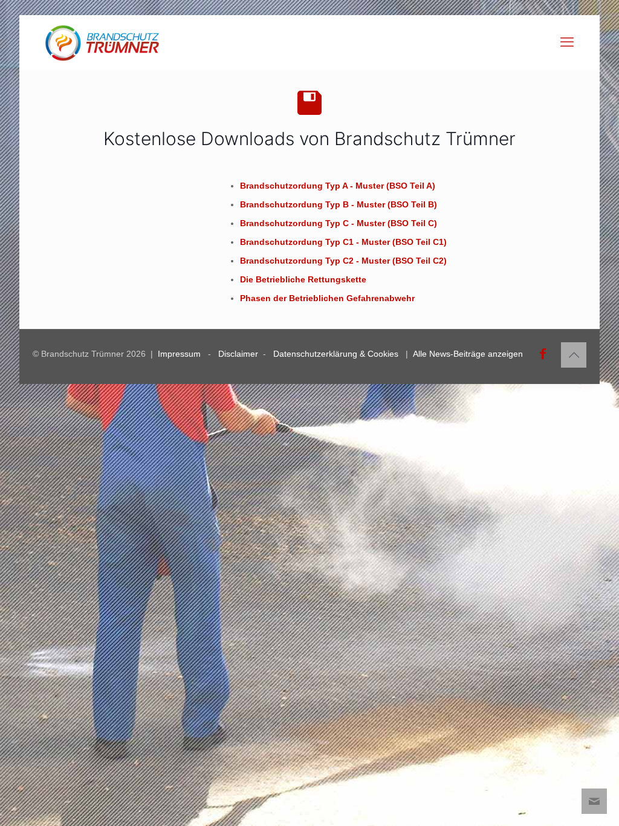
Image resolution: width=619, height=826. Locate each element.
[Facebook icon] (543, 353)
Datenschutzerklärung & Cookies (335, 354)
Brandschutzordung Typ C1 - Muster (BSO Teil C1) (343, 242)
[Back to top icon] (573, 355)
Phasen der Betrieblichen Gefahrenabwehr (327, 298)
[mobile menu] (567, 42)
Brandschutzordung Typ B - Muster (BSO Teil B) (338, 204)
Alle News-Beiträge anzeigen (468, 354)
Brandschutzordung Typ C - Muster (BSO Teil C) (338, 223)
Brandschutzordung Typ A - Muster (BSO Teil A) (337, 185)
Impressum (179, 354)
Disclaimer (238, 354)
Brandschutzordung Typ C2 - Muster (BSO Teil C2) (343, 260)
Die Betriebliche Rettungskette (303, 279)
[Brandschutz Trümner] (102, 42)
